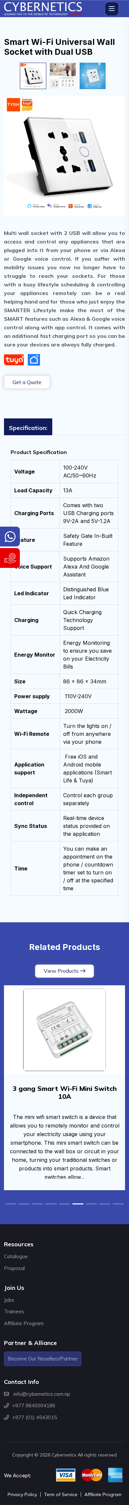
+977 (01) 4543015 (34, 1417)
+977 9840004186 (33, 1405)
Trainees (14, 1311)
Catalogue (16, 1256)
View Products (61, 970)
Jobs (9, 1300)
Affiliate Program (24, 1323)
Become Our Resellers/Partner (43, 1359)
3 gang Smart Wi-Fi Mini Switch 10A (65, 1092)
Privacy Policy (22, 1494)
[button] (10, 1203)
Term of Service (60, 1494)
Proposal (14, 1268)
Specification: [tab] (28, 428)
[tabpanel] (64, 672)
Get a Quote (27, 382)
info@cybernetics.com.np (42, 1394)
